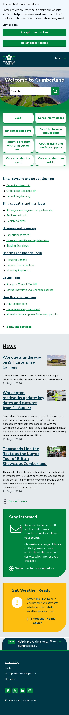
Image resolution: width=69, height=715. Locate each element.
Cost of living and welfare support (51, 145)
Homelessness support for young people (31, 314)
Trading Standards (17, 246)
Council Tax (11, 278)
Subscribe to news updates (34, 568)
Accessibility (12, 662)
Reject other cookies (34, 43)
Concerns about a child (18, 160)
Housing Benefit (16, 260)
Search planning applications (51, 131)
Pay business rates (17, 235)
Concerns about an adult (51, 160)
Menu (58, 58)
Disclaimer (10, 679)
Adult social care (16, 304)
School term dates (51, 118)
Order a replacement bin (21, 191)
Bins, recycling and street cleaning (28, 179)
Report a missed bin (18, 185)
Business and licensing (19, 228)
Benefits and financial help (22, 253)
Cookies (9, 668)
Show (53, 641)
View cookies (10, 25)
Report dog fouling (18, 196)
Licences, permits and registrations (27, 240)
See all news (18, 501)
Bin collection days (18, 131)
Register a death (16, 215)
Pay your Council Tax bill (21, 284)
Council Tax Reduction (20, 265)
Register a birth (16, 221)
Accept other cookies (34, 32)
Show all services (18, 327)
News (9, 346)
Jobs (18, 118)
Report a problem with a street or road (18, 145)
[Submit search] (55, 91)
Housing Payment (17, 270)
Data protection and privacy (20, 673)
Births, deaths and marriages (24, 203)
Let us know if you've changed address (29, 290)
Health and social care (19, 297)
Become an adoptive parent (23, 309)
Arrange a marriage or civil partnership (29, 210)
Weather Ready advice (44, 621)
